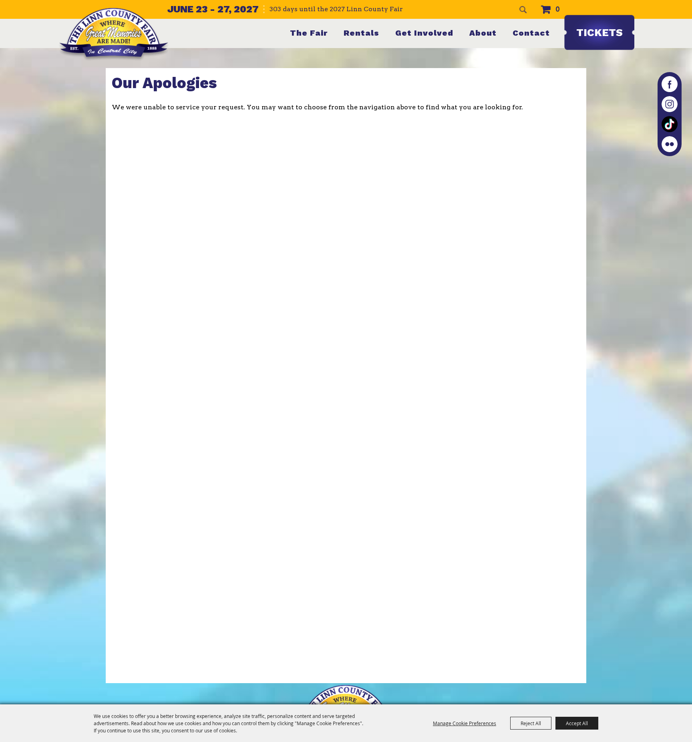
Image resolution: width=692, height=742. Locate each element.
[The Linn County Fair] (114, 34)
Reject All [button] (531, 723)
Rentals (361, 33)
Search (523, 10)
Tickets (599, 32)
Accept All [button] (577, 723)
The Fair (309, 33)
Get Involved (424, 33)
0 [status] (557, 9)
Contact (531, 33)
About (483, 33)
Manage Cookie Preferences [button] (464, 723)
